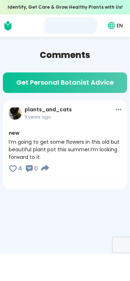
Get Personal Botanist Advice (65, 82)
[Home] (8, 25)
